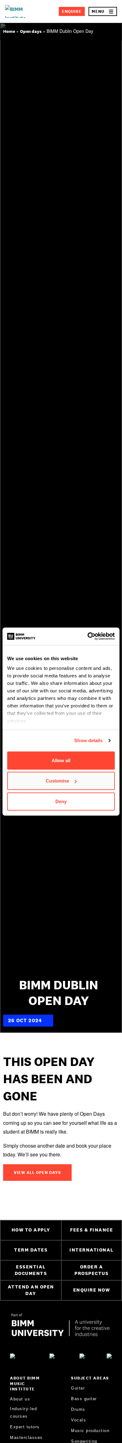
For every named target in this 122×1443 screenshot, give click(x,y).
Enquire (72, 11)
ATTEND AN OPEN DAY (31, 1290)
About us (20, 1399)
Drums (78, 1409)
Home (9, 31)
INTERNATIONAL (91, 1250)
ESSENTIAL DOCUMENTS (31, 1270)
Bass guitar (84, 1398)
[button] (103, 11)
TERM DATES (31, 1250)
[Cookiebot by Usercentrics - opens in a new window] (88, 636)
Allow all (61, 760)
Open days (31, 31)
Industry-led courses (23, 1412)
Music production (90, 1430)
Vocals (78, 1420)
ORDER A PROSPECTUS (91, 1270)
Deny (61, 801)
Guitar (78, 1388)
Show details (88, 740)
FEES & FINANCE (91, 1230)
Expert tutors (25, 1427)
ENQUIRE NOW (91, 1290)
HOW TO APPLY (31, 1230)
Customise (57, 780)
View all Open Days (37, 1172)
